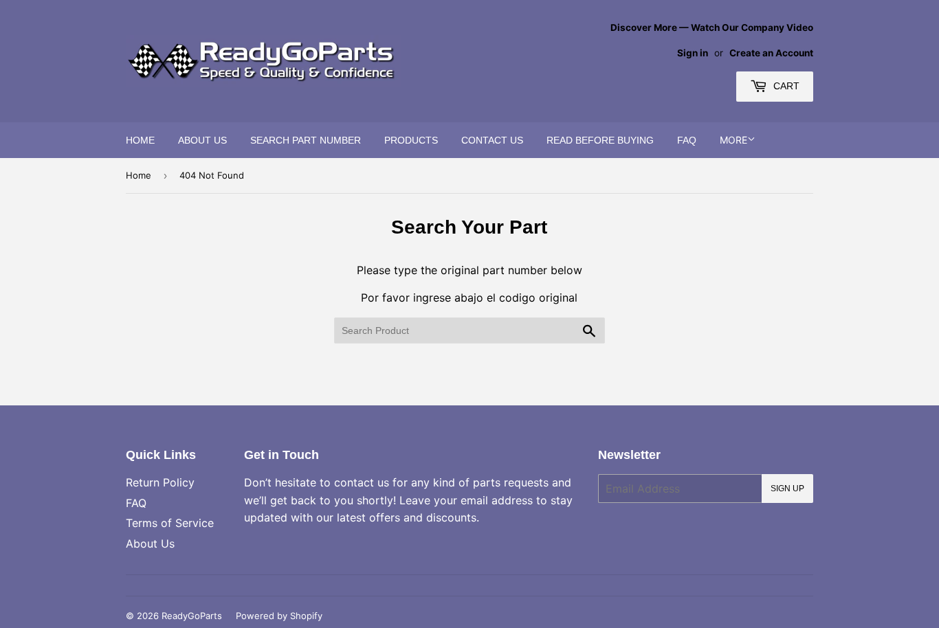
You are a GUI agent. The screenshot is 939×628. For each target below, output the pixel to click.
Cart (785, 85)
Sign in (692, 52)
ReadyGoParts (192, 615)
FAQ (686, 140)
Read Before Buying (600, 140)
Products (411, 140)
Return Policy (160, 482)
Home (140, 140)
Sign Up (787, 488)
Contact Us (492, 140)
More (733, 140)
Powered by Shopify (279, 615)
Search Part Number (305, 140)
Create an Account (771, 52)
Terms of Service (170, 523)
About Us (202, 140)
